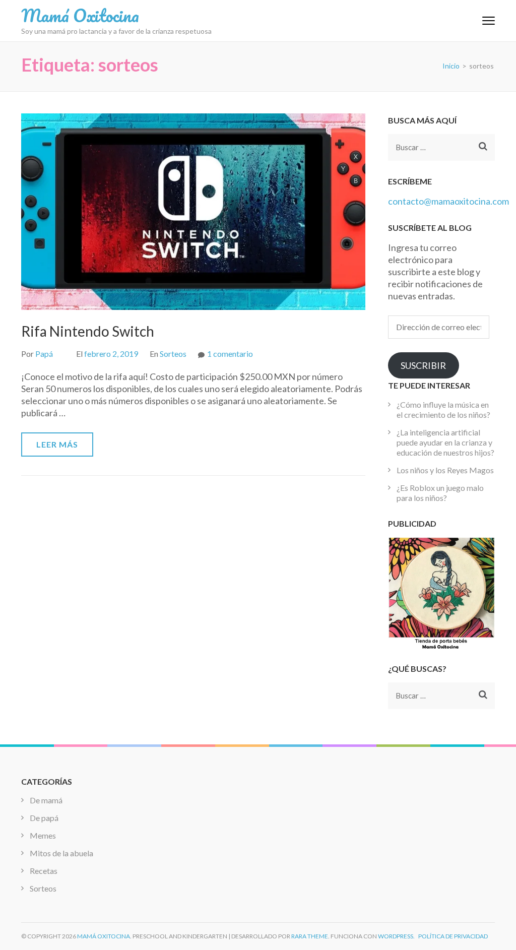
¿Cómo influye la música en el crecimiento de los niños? (443, 409)
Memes (43, 835)
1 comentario (230, 353)
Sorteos (173, 353)
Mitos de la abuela (61, 853)
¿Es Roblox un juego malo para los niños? (440, 492)
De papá (44, 817)
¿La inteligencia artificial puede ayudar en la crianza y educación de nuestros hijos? (445, 442)
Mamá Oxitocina (80, 15)
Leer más (57, 444)
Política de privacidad (453, 936)
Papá (44, 353)
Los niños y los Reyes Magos (445, 470)
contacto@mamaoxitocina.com (448, 201)
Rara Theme (309, 936)
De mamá (46, 800)
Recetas (43, 870)
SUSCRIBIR (423, 365)
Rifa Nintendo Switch (87, 331)
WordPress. (396, 936)
